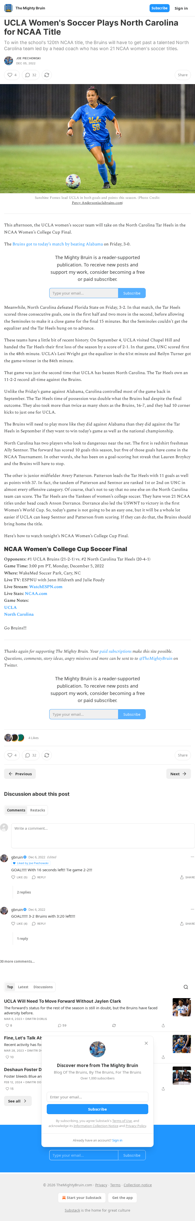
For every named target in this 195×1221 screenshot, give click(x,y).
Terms (115, 1185)
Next (175, 773)
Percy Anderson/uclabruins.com (97, 202)
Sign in (181, 8)
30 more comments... (17, 961)
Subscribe (160, 8)
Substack (72, 1210)
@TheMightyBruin (155, 658)
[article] (97, 1013)
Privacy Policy (136, 1125)
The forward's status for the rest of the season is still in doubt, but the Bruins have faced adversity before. (80, 1010)
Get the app (122, 1197)
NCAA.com (36, 593)
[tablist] (26, 810)
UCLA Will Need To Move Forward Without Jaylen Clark (62, 1001)
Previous (23, 773)
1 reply (22, 938)
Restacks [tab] (37, 810)
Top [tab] (10, 987)
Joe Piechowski (28, 58)
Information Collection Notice (96, 1125)
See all (14, 1100)
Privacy (101, 1185)
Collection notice (138, 1185)
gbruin (17, 857)
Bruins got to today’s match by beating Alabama (57, 244)
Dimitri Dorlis (36, 1019)
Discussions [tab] (43, 987)
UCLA (10, 607)
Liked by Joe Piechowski (32, 863)
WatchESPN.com (45, 587)
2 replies (24, 892)
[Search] (186, 987)
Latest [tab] (23, 987)
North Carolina (19, 614)
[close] (146, 1043)
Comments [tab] (16, 810)
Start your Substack (84, 1197)
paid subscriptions (116, 651)
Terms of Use (122, 1120)
